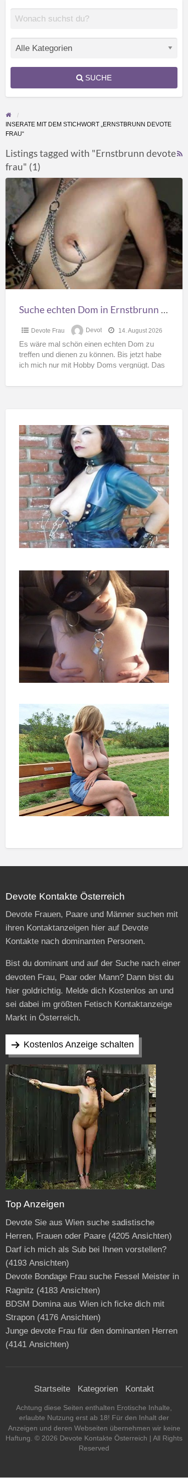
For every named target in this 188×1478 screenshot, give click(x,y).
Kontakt (139, 1389)
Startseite (52, 1389)
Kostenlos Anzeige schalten (79, 1044)
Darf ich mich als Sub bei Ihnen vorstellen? (86, 1249)
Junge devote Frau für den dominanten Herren (91, 1331)
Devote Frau (48, 330)
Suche (97, 77)
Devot (94, 330)
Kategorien (98, 1389)
